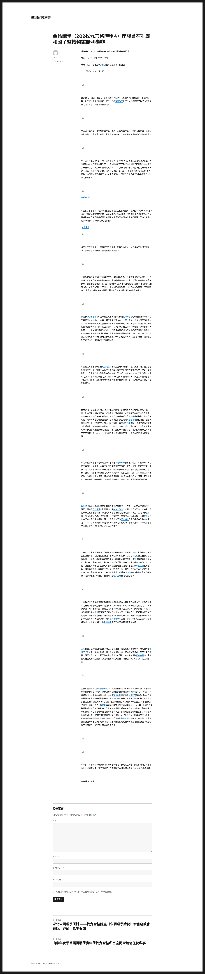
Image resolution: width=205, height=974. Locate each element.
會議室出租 (86, 197)
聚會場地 (126, 423)
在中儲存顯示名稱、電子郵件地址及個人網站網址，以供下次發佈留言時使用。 (85, 892)
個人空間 (117, 576)
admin (55, 58)
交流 (138, 562)
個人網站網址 (58, 880)
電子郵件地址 (58, 868)
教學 (132, 416)
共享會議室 (118, 509)
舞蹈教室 (119, 101)
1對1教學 (128, 572)
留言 (55, 821)
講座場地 (85, 227)
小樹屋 (127, 556)
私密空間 (126, 317)
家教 (102, 65)
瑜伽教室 (106, 366)
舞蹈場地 (96, 509)
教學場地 (121, 463)
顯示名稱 (57, 856)
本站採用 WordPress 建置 (52, 964)
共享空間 (147, 516)
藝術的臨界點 (41, 18)
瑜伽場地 (85, 506)
